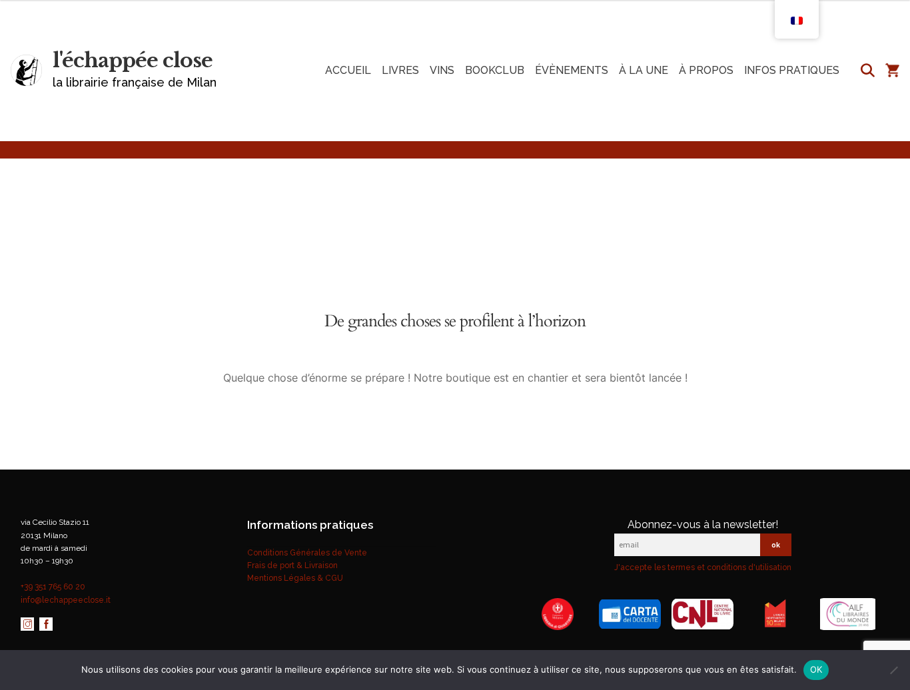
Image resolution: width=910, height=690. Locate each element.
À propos (706, 70)
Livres (400, 70)
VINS (442, 70)
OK (816, 669)
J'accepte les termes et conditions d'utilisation (702, 567)
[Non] (893, 670)
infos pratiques (791, 70)
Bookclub (494, 70)
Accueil (348, 70)
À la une (643, 70)
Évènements (571, 70)
